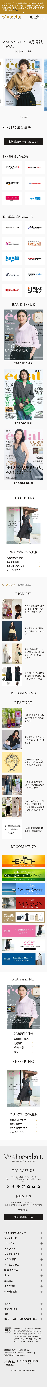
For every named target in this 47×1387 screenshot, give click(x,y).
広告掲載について (10, 1350)
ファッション (10, 1238)
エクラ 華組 (10, 1259)
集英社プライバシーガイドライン (14, 1353)
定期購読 (18, 1043)
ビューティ (9, 1243)
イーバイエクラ (13, 570)
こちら (37, 1341)
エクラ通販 (10, 1286)
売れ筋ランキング (15, 558)
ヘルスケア (10, 1249)
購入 (16, 1052)
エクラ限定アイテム (16, 566)
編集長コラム (11, 1270)
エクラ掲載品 (13, 562)
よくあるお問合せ (24, 1350)
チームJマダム (12, 1265)
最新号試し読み (21, 1039)
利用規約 (30, 1353)
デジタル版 (19, 1047)
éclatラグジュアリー (15, 1233)
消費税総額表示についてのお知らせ (15, 1355)
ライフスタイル (12, 1254)
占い (6, 1275)
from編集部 (10, 1291)
